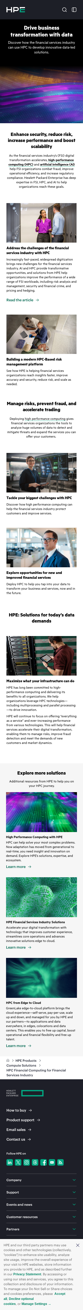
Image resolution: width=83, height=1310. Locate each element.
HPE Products (26, 1061)
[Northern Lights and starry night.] (41, 978)
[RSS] (60, 1162)
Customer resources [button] (22, 1217)
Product (20, 1120)
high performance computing (45, 419)
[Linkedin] (9, 1162)
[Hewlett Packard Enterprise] (15, 9)
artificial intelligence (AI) (57, 164)
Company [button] (14, 1180)
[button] (77, 1245)
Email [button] (16, 1129)
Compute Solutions (21, 1065)
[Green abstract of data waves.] (41, 897)
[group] (41, 71)
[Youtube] (52, 1162)
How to (16, 1110)
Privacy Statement (27, 1274)
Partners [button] (12, 1229)
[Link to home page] (8, 1061)
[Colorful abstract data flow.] (41, 812)
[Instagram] (26, 1162)
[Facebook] (43, 1162)
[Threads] (35, 1162)
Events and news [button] (19, 1205)
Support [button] (12, 1192)
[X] (18, 1162)
